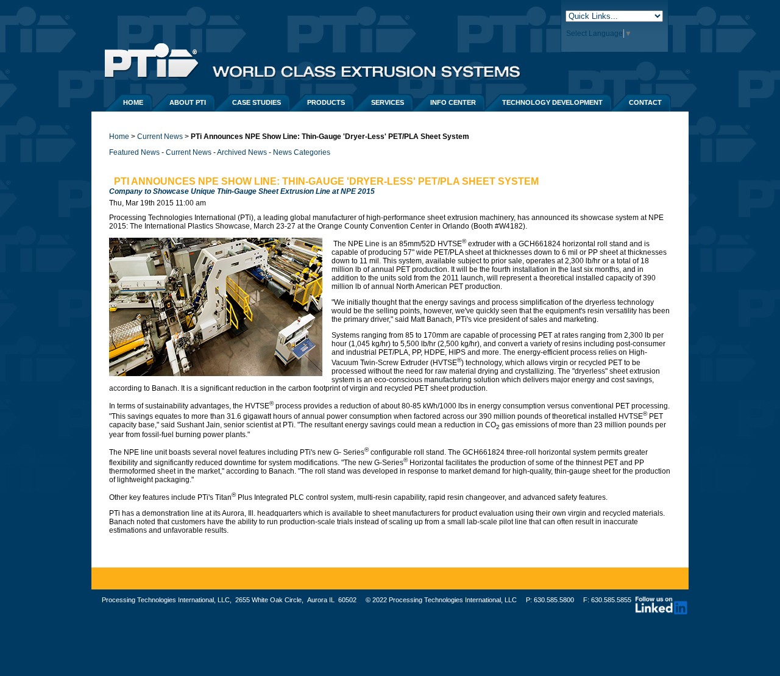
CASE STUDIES (256, 102)
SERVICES (387, 102)
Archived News (242, 152)
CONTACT (645, 102)
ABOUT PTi (187, 102)
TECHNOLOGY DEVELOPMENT (552, 102)
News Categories (301, 152)
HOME (133, 102)
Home (119, 136)
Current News (160, 136)
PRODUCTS (326, 102)
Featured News (134, 152)
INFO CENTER (453, 102)
